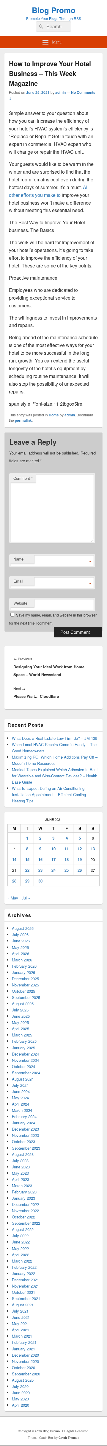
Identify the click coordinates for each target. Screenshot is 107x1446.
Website (20, 603)
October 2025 (23, 991)
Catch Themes (69, 1438)
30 (40, 881)
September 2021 (26, 1298)
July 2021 (20, 1311)
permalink (23, 420)
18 (66, 859)
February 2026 (24, 966)
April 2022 (20, 1254)
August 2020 (23, 1380)
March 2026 (22, 960)
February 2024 (24, 1116)
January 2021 (23, 1349)
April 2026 (20, 953)
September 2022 (26, 1223)
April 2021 (20, 1330)
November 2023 (25, 1135)
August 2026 (23, 928)
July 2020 (20, 1386)
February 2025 (24, 1041)
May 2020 (20, 1399)
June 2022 (21, 1242)
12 (80, 849)
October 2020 (23, 1367)
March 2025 (22, 1035)
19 (80, 859)
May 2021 (20, 1323)
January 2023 (23, 1198)
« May (12, 898)
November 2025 (25, 985)
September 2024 (26, 1072)
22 (27, 870)
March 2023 (22, 1185)
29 (27, 881)
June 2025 (21, 1016)
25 (66, 870)
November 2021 (25, 1286)
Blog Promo (53, 9)
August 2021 (23, 1305)
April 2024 (20, 1104)
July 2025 (20, 1010)
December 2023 (25, 1129)
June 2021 (21, 1317)
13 (93, 849)
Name (18, 559)
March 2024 (22, 1110)
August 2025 (23, 1003)
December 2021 (25, 1279)
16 (40, 859)
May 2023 (20, 1173)
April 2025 (20, 1028)
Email (18, 581)
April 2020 (20, 1405)
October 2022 (23, 1217)
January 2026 (23, 972)
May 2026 (20, 947)
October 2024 (23, 1066)
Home (54, 415)
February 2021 (24, 1342)
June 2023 (21, 1167)
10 (53, 849)
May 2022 (20, 1248)
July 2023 (20, 1160)
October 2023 (23, 1141)
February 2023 (24, 1192)
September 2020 (26, 1374)
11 (66, 849)
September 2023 (26, 1148)
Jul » (26, 898)
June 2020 (21, 1392)
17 (53, 859)
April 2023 (20, 1179)
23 (40, 870)
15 (27, 859)
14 (14, 859)
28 (14, 881)
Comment (23, 478)
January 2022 (23, 1273)
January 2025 (23, 1047)
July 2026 (20, 934)
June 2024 (21, 1091)
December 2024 (25, 1054)
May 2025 (20, 1022)
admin (60, 92)
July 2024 (20, 1085)
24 (53, 870)
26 (80, 870)
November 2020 (25, 1361)
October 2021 (23, 1292)
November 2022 (25, 1210)
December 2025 (25, 978)
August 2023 (23, 1154)
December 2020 (25, 1355)
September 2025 (26, 997)
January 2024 (23, 1123)
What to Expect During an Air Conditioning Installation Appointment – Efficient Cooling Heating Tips (49, 794)
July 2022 (20, 1235)
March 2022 (22, 1261)
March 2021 (22, 1336)
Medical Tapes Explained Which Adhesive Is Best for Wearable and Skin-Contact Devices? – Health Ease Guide (55, 776)
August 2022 (23, 1229)
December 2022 (25, 1204)
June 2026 (21, 941)
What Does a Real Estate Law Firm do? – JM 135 (54, 738)
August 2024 (23, 1079)
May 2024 (20, 1098)
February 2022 (24, 1267)
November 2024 (25, 1060)
